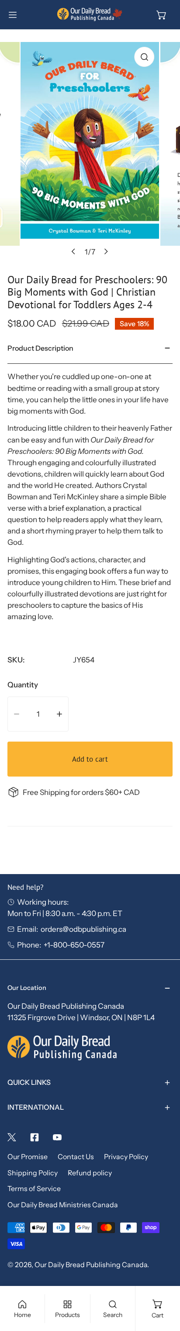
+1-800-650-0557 (74, 944)
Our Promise (27, 1157)
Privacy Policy (126, 1157)
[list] (90, 151)
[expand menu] (12, 15)
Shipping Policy (32, 1173)
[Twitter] (11, 1137)
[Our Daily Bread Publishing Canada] (90, 14)
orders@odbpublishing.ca (83, 929)
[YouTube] (57, 1137)
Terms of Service (34, 1189)
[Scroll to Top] (163, 1283)
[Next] (106, 252)
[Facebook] (34, 1137)
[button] (162, 15)
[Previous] (74, 252)
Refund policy (90, 1173)
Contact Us (76, 1157)
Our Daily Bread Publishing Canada (91, 1265)
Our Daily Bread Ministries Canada (62, 1205)
